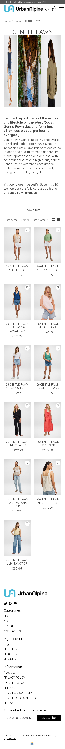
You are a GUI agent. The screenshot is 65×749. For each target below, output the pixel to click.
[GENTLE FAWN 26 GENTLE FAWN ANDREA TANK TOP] (17, 477)
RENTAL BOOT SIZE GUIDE (21, 698)
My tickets (10, 654)
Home (7, 20)
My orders (10, 649)
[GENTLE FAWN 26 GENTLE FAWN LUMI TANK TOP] (17, 538)
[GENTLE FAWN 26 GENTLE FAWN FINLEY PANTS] (17, 420)
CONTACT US (12, 631)
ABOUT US (10, 621)
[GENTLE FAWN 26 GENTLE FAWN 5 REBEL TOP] (17, 245)
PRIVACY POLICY (14, 677)
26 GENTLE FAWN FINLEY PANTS (17, 443)
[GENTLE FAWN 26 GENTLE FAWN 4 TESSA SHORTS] (17, 363)
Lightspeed (10, 738)
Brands (18, 20)
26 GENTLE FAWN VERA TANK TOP (47, 500)
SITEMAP (9, 703)
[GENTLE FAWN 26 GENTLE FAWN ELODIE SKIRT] (47, 420)
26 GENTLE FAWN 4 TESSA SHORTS (17, 386)
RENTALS (9, 626)
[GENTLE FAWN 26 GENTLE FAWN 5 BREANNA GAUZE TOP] (17, 302)
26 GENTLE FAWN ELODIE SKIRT (47, 443)
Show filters (32, 210)
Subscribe (49, 717)
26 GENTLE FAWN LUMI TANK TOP (17, 561)
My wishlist (11, 659)
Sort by (25, 219)
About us (10, 672)
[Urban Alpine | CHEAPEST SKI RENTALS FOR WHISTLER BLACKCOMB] (23, 8)
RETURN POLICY (14, 682)
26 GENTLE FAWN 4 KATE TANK (47, 325)
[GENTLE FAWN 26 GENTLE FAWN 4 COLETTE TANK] (47, 363)
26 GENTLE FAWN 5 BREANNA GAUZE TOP (17, 327)
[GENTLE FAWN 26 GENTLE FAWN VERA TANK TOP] (47, 477)
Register (9, 644)
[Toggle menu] (61, 8)
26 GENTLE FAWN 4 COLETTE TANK (47, 386)
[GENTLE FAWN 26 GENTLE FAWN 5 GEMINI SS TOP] (47, 245)
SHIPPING (10, 687)
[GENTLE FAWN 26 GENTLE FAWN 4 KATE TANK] (47, 302)
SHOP (7, 616)
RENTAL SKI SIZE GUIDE (18, 693)
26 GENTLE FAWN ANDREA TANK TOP (17, 502)
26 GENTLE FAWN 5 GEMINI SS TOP (47, 268)
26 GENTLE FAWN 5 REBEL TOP (17, 268)
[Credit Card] (32, 743)
